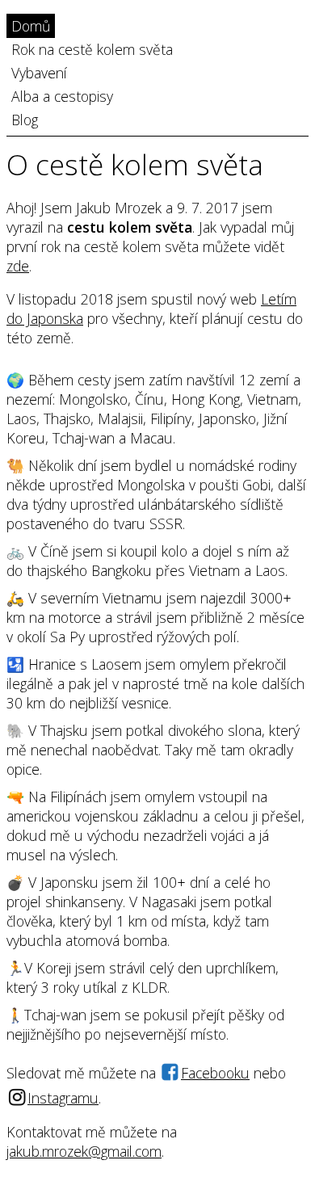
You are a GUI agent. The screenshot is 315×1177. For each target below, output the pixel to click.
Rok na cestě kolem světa (92, 49)
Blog (24, 119)
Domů (30, 26)
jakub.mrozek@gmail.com (84, 1151)
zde (17, 265)
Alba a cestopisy (62, 96)
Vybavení (39, 72)
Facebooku (215, 1072)
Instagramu (63, 1098)
